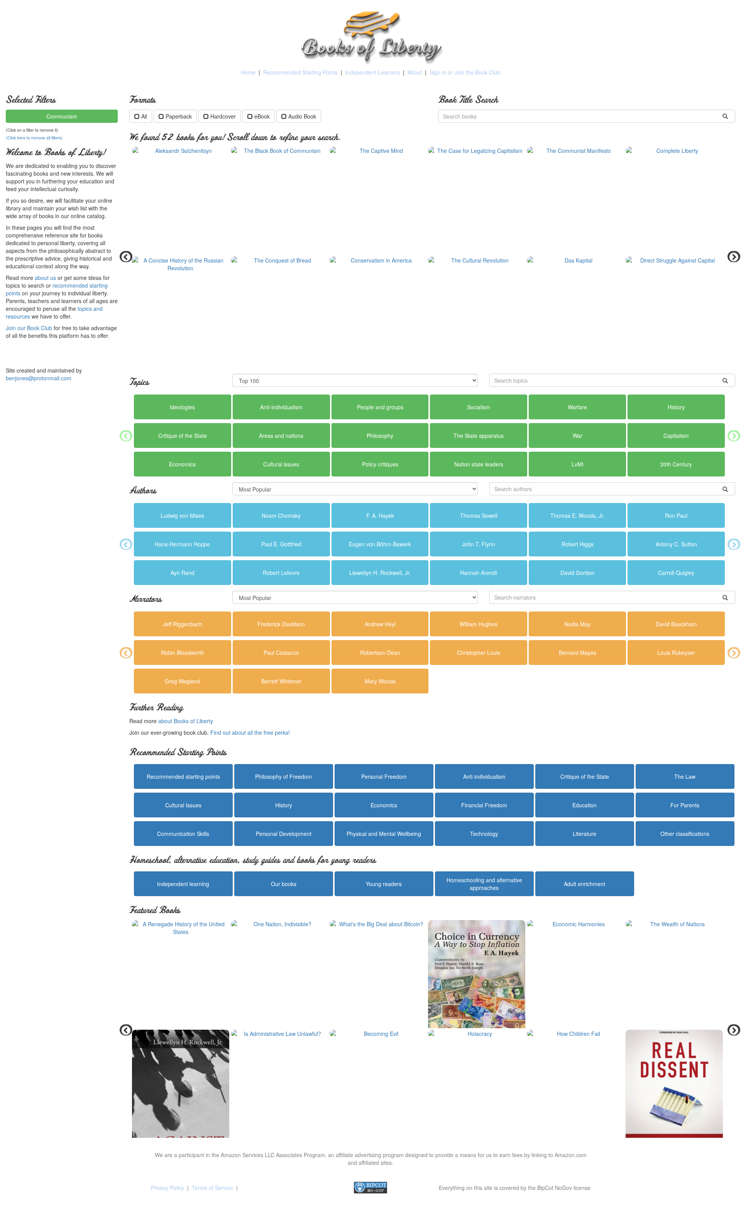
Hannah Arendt (478, 572)
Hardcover (223, 116)
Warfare (577, 407)
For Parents (684, 805)
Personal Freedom (384, 776)
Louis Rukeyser (676, 652)
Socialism (478, 407)
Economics (182, 464)
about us (45, 277)
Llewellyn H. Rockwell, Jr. (380, 572)
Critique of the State (182, 435)
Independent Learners (372, 72)
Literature (584, 833)
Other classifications (684, 833)
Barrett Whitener (281, 681)
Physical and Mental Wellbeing (384, 833)
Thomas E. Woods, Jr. (577, 515)
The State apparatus (478, 435)
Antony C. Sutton (676, 544)
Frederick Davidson (281, 624)
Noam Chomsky (281, 515)
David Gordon (577, 572)
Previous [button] (123, 256)
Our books (283, 884)
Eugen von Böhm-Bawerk (380, 544)
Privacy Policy (167, 1187)
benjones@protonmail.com (38, 378)
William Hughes (478, 624)
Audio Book (302, 116)
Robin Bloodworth (182, 652)
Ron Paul (676, 515)
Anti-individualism (281, 407)
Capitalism (676, 435)
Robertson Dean (380, 652)
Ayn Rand (183, 572)
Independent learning (183, 884)
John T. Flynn (478, 544)
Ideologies (182, 407)
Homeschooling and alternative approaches (484, 883)
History (676, 407)
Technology (484, 833)
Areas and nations (281, 435)
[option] (432, 256)
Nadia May (577, 624)
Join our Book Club (29, 328)
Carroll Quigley (676, 572)
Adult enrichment (584, 884)
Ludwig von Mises (182, 515)
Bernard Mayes (577, 652)
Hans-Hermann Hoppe (182, 544)
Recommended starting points (183, 776)
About (415, 72)
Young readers (384, 884)
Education (584, 805)
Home (248, 72)
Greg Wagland (182, 681)
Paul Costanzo (281, 652)
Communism (61, 116)
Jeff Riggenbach (182, 624)
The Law (684, 776)
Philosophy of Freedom (283, 776)
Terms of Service (212, 1187)
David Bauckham (676, 624)
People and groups (380, 407)
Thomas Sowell (478, 515)
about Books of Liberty (185, 721)
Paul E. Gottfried (281, 544)
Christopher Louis (478, 652)
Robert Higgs (578, 544)
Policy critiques (380, 464)
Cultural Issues (183, 805)
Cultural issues (281, 464)
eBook (262, 116)
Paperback (179, 116)
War (577, 435)
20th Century (676, 464)
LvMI (578, 464)
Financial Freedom (484, 805)
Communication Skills (183, 833)
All (144, 116)
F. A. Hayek (380, 515)
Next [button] (731, 256)
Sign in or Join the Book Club (465, 72)
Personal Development (283, 833)
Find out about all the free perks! (250, 732)
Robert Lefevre (281, 572)
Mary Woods (380, 681)
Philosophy (380, 435)
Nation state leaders (478, 464)
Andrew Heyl (380, 624)
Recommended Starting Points (300, 72)
